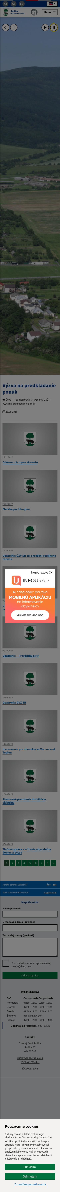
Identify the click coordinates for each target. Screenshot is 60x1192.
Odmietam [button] (30, 1176)
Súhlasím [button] (30, 1167)
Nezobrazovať (40, 572)
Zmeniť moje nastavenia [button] (30, 1184)
